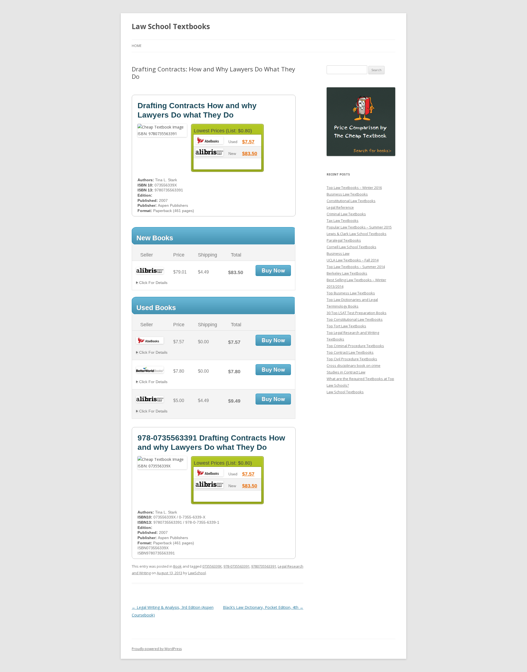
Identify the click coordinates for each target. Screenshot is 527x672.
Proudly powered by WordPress (157, 648)
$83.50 (249, 153)
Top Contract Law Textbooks (350, 352)
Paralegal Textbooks (344, 240)
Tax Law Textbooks (342, 220)
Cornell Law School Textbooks (351, 246)
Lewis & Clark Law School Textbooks (356, 233)
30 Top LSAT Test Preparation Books (356, 312)
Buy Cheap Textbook (273, 270)
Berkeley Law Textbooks (347, 273)
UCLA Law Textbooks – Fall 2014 (353, 260)
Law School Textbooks (171, 26)
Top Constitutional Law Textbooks (355, 319)
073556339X (212, 566)
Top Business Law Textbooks (351, 293)
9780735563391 (263, 566)
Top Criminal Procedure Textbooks (355, 345)
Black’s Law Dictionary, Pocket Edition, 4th (263, 607)
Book (177, 566)
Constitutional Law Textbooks (351, 200)
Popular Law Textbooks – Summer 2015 (359, 227)
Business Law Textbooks (347, 194)
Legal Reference (340, 207)
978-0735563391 (236, 566)
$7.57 (248, 141)
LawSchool (197, 572)
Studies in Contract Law (346, 372)
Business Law (338, 253)
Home (136, 45)
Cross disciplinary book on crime (353, 365)
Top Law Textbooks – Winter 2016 (354, 187)
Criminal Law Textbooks (346, 213)
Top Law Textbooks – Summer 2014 (356, 266)
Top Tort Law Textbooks (346, 326)
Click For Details (152, 282)
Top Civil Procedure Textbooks (352, 358)
